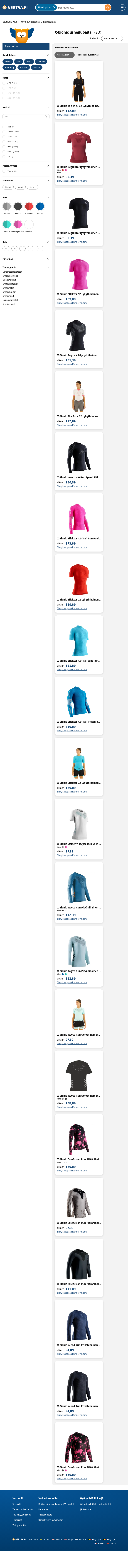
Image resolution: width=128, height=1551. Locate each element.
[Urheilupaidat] (54, 7)
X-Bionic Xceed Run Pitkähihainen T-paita (79, 1345)
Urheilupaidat (48, 21)
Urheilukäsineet (10, 275)
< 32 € (11, 88)
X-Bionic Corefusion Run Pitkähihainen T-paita (79, 1159)
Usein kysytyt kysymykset (50, 1520)
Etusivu (6, 21)
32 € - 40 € (13, 93)
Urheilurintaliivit (9, 284)
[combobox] (73, 7)
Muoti (16, 21)
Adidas (13, 132)
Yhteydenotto (19, 1525)
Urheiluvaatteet (30, 21)
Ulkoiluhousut (9, 279)
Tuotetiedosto (45, 1514)
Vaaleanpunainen (18, 231)
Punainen (29, 213)
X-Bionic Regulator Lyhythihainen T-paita (79, 167)
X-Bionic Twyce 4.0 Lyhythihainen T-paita (79, 355)
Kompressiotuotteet (12, 271)
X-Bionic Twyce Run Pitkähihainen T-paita (79, 907)
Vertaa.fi (16, 1504)
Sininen (40, 213)
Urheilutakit (8, 288)
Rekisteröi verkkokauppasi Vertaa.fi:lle (56, 1504)
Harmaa (7, 213)
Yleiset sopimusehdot (22, 1509)
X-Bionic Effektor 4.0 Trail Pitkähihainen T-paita (79, 721)
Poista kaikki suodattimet (87, 55)
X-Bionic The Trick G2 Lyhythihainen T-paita (79, 105)
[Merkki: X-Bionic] (72, 55)
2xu (11, 127)
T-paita (12, 171)
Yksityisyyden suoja (21, 1514)
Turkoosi (6, 231)
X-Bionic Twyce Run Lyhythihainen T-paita (79, 1034)
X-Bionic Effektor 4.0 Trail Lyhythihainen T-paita (79, 660)
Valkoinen (29, 231)
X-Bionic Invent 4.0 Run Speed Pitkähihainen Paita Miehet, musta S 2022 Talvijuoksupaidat (79, 477)
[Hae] (108, 7)
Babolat (12, 141)
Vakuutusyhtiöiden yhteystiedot (95, 1504)
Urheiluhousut (9, 292)
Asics (12, 137)
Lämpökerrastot (10, 300)
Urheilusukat (8, 304)
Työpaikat (17, 1520)
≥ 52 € (12, 83)
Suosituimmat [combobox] (110, 38)
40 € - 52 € (13, 98)
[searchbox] (25, 116)
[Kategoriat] (122, 7)
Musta (17, 213)
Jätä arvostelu (86, 1509)
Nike (12, 146)
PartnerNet (43, 1509)
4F (10, 156)
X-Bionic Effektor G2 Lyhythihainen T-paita (79, 294)
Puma (13, 151)
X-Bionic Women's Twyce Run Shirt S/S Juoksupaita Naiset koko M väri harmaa (79, 844)
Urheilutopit (8, 296)
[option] (7, 61)
